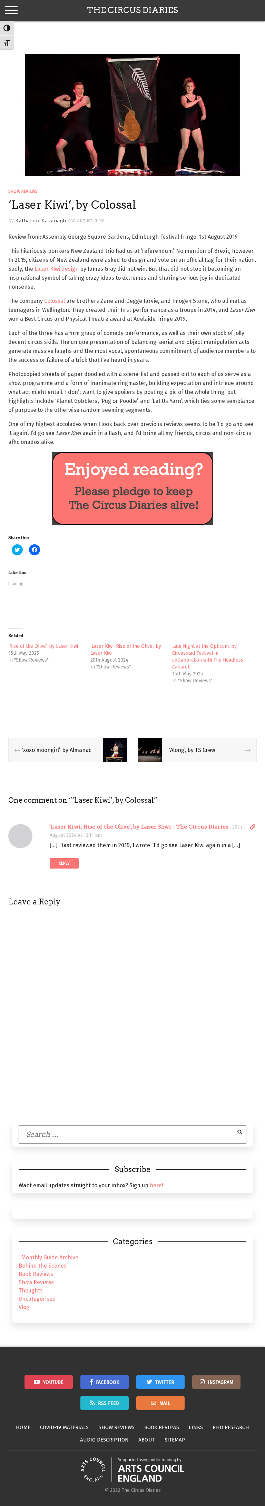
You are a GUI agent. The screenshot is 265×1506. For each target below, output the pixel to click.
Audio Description (104, 1440)
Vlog (24, 1307)
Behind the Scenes (43, 1265)
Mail (164, 1403)
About (146, 1440)
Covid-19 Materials (64, 1427)
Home (23, 1427)
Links (196, 1427)
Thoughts (31, 1290)
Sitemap (175, 1440)
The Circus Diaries (132, 10)
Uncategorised (37, 1299)
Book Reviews (36, 1274)
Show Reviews (23, 191)
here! (156, 1185)
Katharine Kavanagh (40, 220)
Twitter (164, 1382)
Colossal (54, 301)
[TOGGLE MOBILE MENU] (11, 10)
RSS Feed (108, 1403)
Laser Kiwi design (56, 269)
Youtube (53, 1382)
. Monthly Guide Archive (48, 1257)
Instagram (220, 1382)
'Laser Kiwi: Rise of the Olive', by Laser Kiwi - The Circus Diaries (139, 826)
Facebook (107, 1382)
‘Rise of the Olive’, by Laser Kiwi (43, 646)
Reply (64, 863)
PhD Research (231, 1427)
